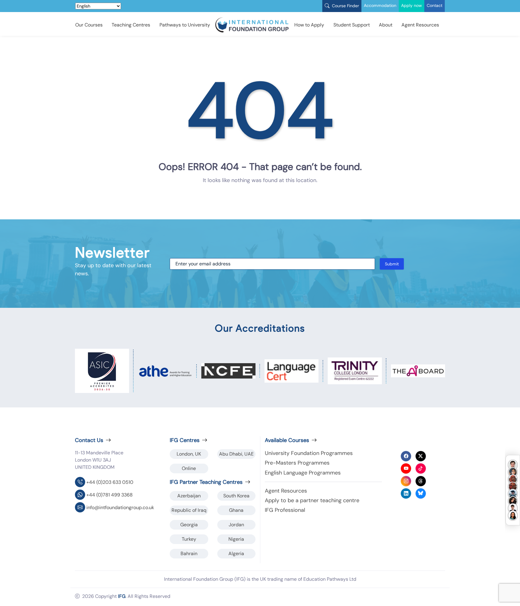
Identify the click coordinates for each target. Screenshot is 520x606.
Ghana (236, 510)
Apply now (411, 5)
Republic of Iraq (189, 510)
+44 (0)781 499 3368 (109, 495)
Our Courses (89, 25)
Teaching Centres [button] (131, 25)
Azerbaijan (189, 496)
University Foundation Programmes (309, 453)
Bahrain (189, 553)
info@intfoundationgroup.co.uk (120, 507)
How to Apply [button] (309, 25)
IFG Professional (285, 510)
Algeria (236, 553)
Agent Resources (420, 25)
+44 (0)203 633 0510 (109, 482)
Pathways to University (184, 25)
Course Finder (345, 5)
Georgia (189, 524)
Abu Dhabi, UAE (236, 454)
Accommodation (380, 5)
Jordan (236, 524)
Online (189, 468)
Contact (434, 5)
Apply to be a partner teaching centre (312, 500)
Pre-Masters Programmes (297, 462)
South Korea (236, 496)
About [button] (385, 25)
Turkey (189, 539)
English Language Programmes (303, 472)
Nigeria (236, 539)
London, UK (189, 454)
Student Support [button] (351, 25)
